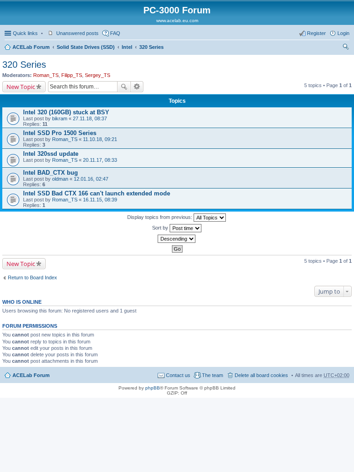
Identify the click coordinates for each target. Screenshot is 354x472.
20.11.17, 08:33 (100, 160)
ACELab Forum (31, 47)
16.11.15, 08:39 (100, 199)
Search (124, 86)
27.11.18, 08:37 (90, 118)
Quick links (25, 33)
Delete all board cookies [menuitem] (261, 375)
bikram (59, 118)
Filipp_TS (71, 75)
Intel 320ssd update (50, 153)
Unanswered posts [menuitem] (77, 33)
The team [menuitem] (212, 375)
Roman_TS (46, 75)
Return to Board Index (32, 277)
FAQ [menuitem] (115, 33)
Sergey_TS (97, 75)
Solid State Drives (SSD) (86, 47)
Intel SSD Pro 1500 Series (59, 133)
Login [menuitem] (343, 33)
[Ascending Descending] (177, 239)
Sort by (161, 227)
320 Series (151, 47)
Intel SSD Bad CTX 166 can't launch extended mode (96, 193)
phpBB (152, 387)
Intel (127, 47)
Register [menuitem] (316, 33)
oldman (60, 179)
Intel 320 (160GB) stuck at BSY (66, 112)
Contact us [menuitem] (178, 375)
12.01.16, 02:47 (91, 179)
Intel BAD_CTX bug (50, 172)
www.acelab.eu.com (177, 20)
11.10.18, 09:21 (100, 139)
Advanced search (137, 86)
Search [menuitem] (345, 48)
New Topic (20, 87)
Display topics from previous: (160, 217)
